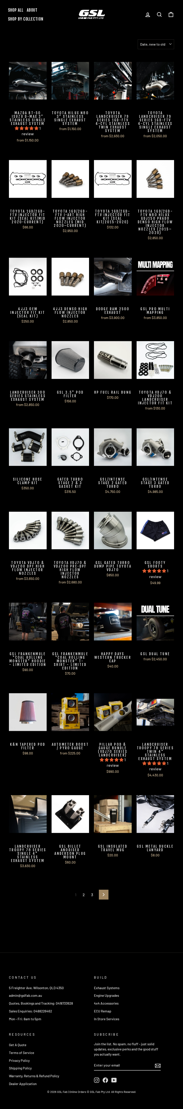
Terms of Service (21, 1053)
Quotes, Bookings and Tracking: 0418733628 (41, 1003)
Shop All (15, 10)
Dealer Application (23, 1084)
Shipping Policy (20, 1068)
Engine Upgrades (106, 995)
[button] (27, 128)
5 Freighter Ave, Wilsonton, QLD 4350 (36, 988)
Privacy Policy (19, 1060)
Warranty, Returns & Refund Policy (34, 1076)
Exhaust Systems (106, 988)
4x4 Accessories (106, 1003)
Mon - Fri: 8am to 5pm (25, 1019)
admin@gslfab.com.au (25, 995)
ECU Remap (102, 1011)
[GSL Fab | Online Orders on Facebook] (105, 1080)
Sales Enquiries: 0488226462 (30, 1011)
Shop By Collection (25, 19)
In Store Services (106, 1019)
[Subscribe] (158, 1065)
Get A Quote (17, 1045)
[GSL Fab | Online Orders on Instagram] (96, 1080)
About (32, 10)
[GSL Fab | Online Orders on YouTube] (114, 1080)
